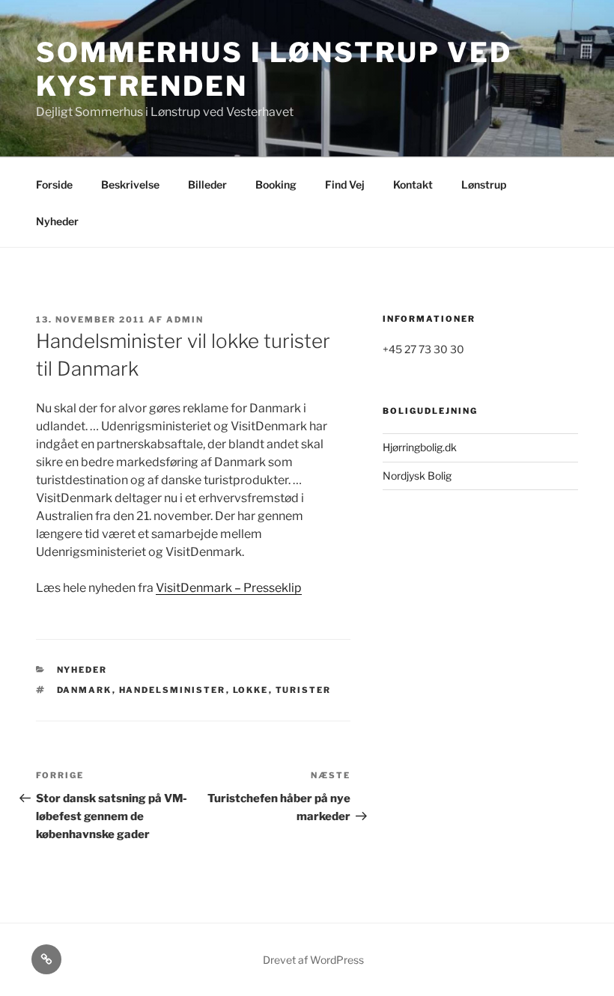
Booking (276, 184)
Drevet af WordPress (313, 959)
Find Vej (345, 184)
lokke (251, 690)
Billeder (207, 184)
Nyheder (57, 221)
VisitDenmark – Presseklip (229, 588)
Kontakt (413, 184)
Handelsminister (172, 690)
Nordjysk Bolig (417, 475)
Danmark (84, 690)
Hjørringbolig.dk (420, 447)
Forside (54, 184)
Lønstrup (483, 184)
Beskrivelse (130, 184)
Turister (304, 690)
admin (185, 319)
